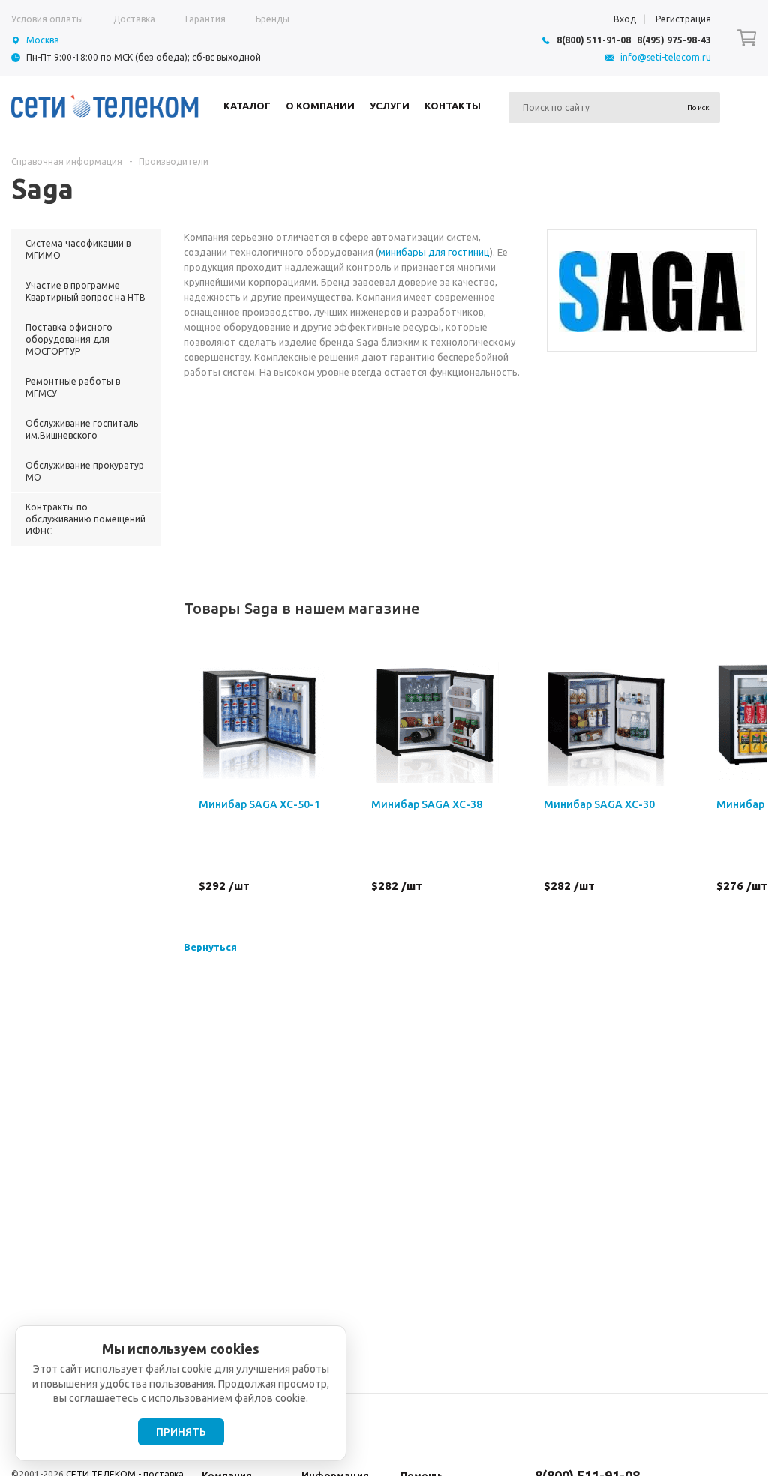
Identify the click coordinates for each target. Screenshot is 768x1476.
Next (746, 609)
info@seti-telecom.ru (665, 57)
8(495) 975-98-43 (674, 40)
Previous (720, 609)
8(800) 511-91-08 (593, 40)
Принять (181, 1432)
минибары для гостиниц (434, 252)
